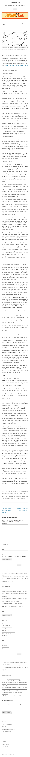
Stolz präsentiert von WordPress (8, 754)
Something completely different (8, 632)
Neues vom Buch (5, 630)
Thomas (3, 603)
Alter (16, 493)
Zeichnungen (4, 635)
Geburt (6, 496)
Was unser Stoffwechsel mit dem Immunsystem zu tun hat (14, 578)
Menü (15, 9)
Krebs (27, 496)
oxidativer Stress (8, 498)
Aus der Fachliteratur (6, 625)
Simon (24, 498)
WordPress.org (5, 648)
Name (3, 539)
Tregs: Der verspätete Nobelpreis (13, 590)
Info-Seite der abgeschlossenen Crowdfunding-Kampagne (13, 704)
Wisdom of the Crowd (6, 633)
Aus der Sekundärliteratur (7, 627)
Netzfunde (4, 628)
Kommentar (5, 523)
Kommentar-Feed (5, 647)
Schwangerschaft (19, 498)
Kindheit (23, 496)
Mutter (3, 498)
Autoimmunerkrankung (9, 495)
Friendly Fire (15, 3)
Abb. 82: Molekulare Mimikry (13, 601)
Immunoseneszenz (17, 496)
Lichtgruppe (4, 581)
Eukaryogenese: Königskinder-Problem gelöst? (11, 576)
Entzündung (17, 495)
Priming (14, 498)
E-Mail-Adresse (6, 544)
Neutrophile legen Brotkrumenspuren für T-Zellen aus (7, 510)
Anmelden (4, 643)
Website (3, 549)
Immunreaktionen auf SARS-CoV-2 (17, 606)
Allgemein (4, 623)
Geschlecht (11, 496)
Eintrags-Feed (4, 645)
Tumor (6, 500)
